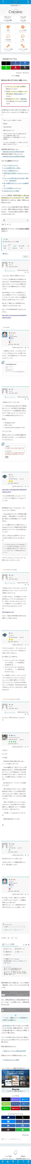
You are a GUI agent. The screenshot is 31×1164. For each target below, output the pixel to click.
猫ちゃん (13, 735)
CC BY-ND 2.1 (7, 1025)
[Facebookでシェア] (5, 709)
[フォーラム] (3, 224)
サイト (12, 338)
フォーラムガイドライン (11, 165)
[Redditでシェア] (19, 709)
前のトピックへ (8, 930)
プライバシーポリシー (8, 1158)
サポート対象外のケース (11, 170)
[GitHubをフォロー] (23, 1125)
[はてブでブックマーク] (25, 709)
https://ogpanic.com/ (8, 612)
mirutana (5, 569)
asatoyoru (17, 959)
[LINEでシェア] (5, 714)
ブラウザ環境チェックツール (12, 188)
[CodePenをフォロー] (8, 1129)
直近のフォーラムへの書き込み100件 (15, 1051)
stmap (4, 327)
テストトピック (6, 1039)
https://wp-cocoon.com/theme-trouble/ (14, 156)
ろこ (12, 474)
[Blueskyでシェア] (19, 704)
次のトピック (18, 930)
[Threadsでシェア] (12, 709)
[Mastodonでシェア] (12, 704)
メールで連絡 (8, 1156)
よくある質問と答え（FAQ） (12, 168)
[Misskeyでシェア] (25, 704)
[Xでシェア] (5, 704)
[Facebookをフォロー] (23, 1121)
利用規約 (23, 1156)
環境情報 (23, 99)
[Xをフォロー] (23, 1117)
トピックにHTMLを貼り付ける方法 (14, 178)
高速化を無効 (18, 94)
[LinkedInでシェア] (19, 714)
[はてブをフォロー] (8, 1125)
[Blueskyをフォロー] (8, 1121)
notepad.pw (12, 180)
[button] (25, 68)
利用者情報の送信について (23, 1158)
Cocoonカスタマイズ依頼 (11, 191)
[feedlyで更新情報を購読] (23, 1129)
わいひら (13, 241)
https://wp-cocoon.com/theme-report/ (13, 151)
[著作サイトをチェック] (8, 1117)
